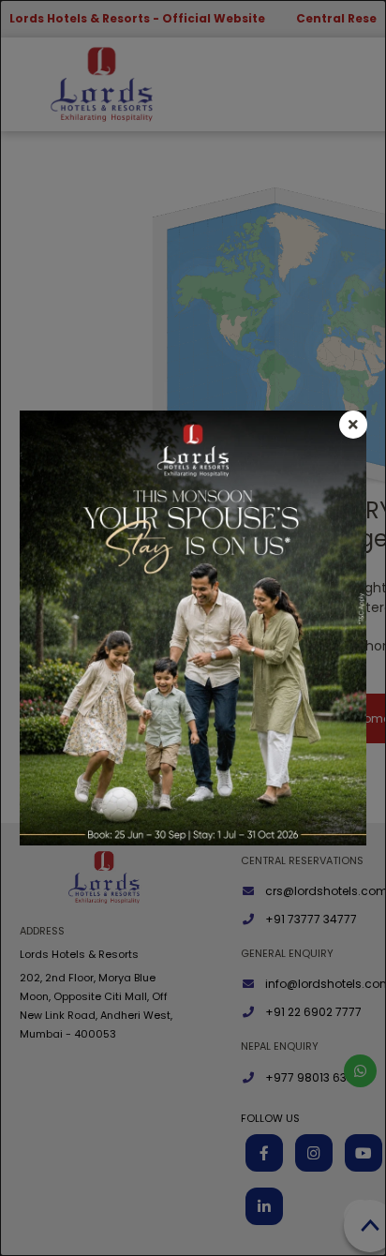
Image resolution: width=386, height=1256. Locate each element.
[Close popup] (353, 425)
